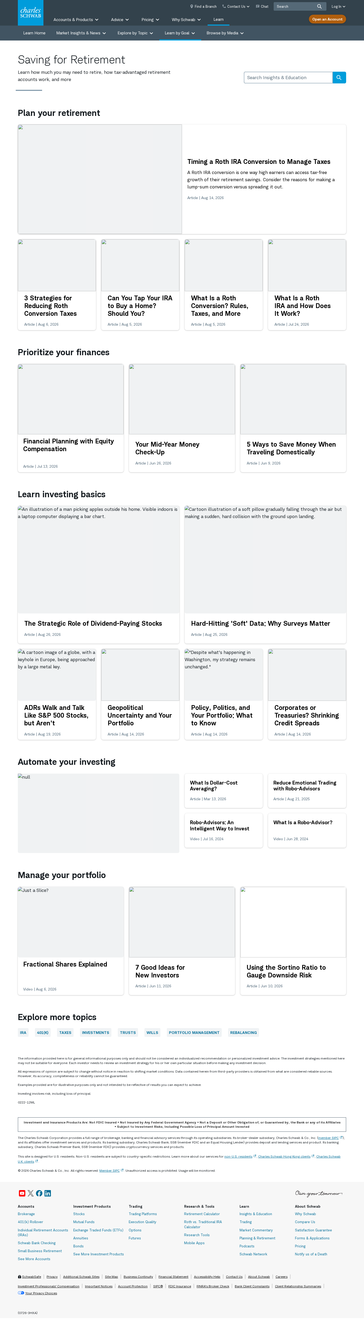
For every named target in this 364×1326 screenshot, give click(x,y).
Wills (152, 1032)
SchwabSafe (31, 1277)
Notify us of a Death (311, 1254)
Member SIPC (109, 1171)
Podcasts (247, 1246)
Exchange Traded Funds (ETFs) (98, 1230)
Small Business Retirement (40, 1251)
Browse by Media (222, 32)
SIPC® (158, 1286)
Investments (95, 1032)
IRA (23, 1032)
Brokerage (26, 1214)
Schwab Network (253, 1254)
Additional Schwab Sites (81, 1277)
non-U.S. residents (238, 1156)
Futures (135, 1238)
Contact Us (234, 1277)
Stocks (79, 1214)
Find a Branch (206, 6)
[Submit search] (319, 6)
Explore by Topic (133, 32)
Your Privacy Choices (41, 1293)
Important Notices (98, 1286)
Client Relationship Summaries (298, 1286)
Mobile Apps (194, 1243)
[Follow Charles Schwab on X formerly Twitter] (30, 1193)
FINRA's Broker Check (213, 1286)
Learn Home (34, 32)
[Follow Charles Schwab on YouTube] (22, 1193)
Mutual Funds (84, 1222)
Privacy (52, 1277)
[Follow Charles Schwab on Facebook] (39, 1193)
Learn (218, 19)
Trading (246, 1222)
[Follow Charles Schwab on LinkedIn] (48, 1193)
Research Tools (197, 1235)
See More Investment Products (98, 1254)
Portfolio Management (194, 1032)
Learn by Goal (177, 32)
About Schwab (259, 1277)
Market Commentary (256, 1230)
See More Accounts (34, 1259)
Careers (282, 1277)
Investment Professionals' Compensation (48, 1286)
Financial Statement (173, 1277)
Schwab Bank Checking (36, 1243)
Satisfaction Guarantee (313, 1230)
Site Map (111, 1277)
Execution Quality (142, 1222)
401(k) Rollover (30, 1222)
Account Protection (133, 1286)
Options (135, 1230)
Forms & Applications (312, 1238)
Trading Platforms (143, 1214)
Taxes (65, 1032)
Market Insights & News (78, 32)
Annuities (80, 1238)
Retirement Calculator (202, 1214)
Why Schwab (305, 1214)
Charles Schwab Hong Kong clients (284, 1156)
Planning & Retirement (257, 1238)
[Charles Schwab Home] (30, 13)
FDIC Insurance (179, 1286)
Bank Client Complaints (252, 1286)
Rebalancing (243, 1032)
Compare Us (305, 1222)
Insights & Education (256, 1214)
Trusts (128, 1032)
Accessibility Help (207, 1277)
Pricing (300, 1246)
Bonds (78, 1246)
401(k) (42, 1032)
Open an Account (327, 19)
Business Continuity (138, 1277)
